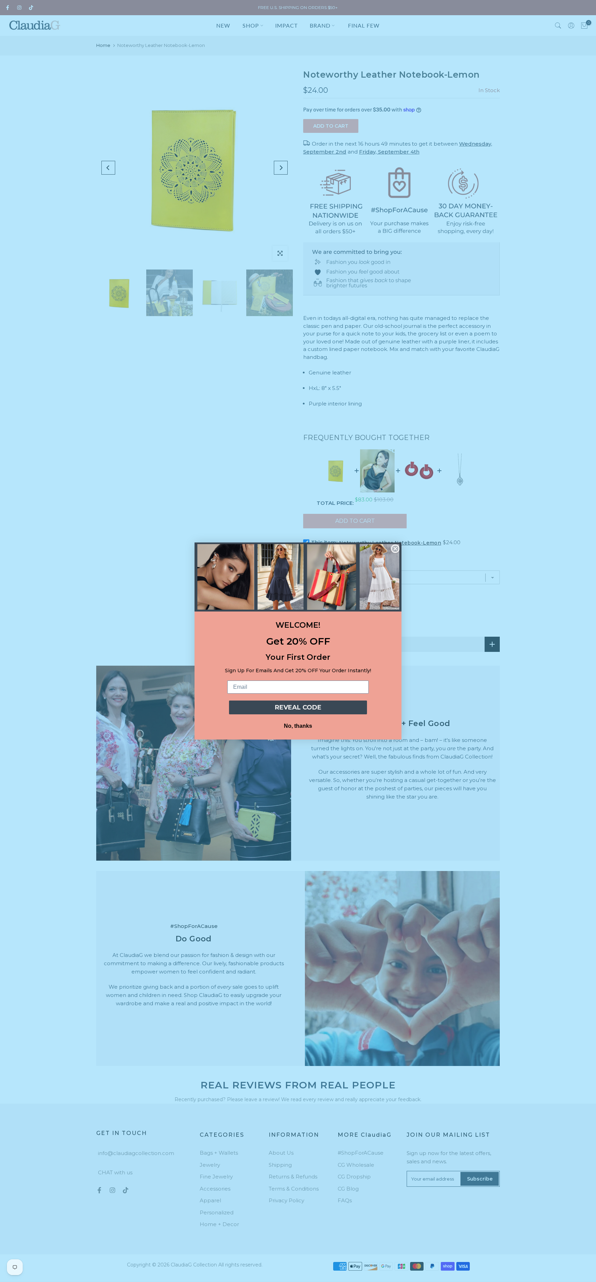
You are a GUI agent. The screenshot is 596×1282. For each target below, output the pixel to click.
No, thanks (298, 726)
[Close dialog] (395, 548)
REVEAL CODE (298, 707)
